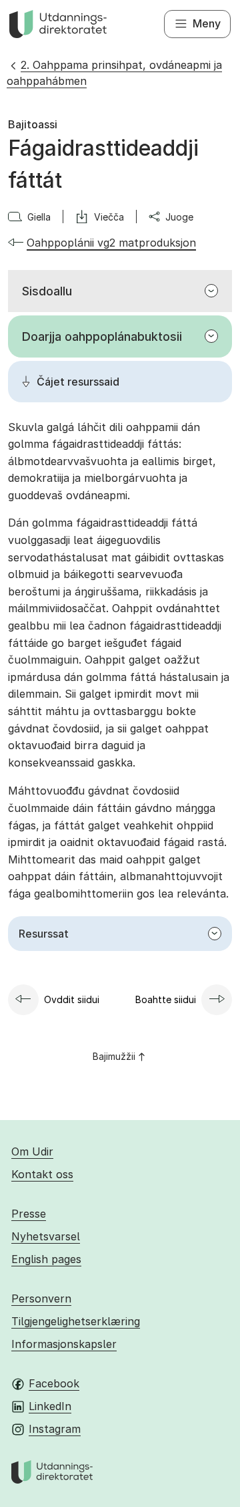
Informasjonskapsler (64, 1344)
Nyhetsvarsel (45, 1236)
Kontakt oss (42, 1174)
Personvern (41, 1298)
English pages (46, 1259)
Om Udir (32, 1151)
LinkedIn (50, 1406)
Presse (28, 1213)
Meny (207, 23)
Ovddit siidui (71, 999)
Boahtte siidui (165, 999)
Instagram (55, 1428)
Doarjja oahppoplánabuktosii (102, 336)
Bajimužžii (114, 1056)
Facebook (54, 1383)
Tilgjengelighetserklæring (75, 1321)
